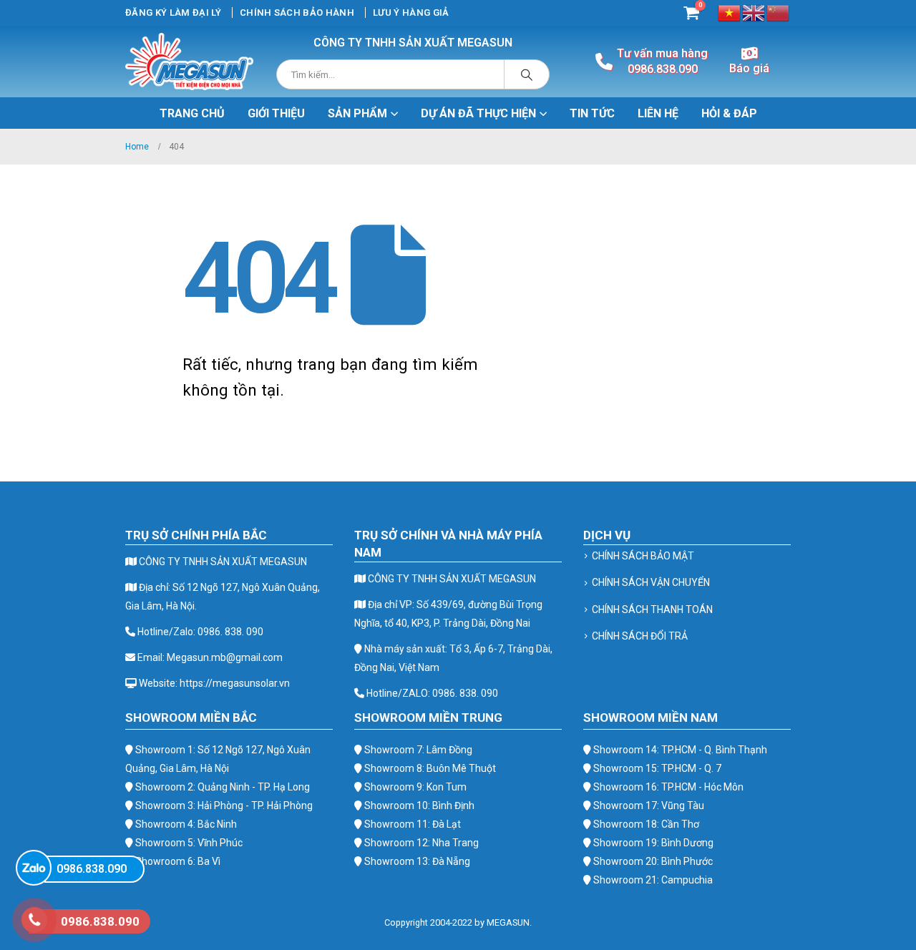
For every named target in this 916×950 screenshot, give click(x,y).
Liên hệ (658, 113)
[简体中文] (778, 11)
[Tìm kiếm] (527, 74)
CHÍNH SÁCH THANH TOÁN (652, 609)
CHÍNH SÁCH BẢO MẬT (643, 556)
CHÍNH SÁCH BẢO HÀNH (297, 12)
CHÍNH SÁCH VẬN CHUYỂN (651, 582)
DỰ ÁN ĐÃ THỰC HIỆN (478, 113)
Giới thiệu (276, 113)
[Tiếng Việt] (730, 11)
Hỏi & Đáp (729, 113)
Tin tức (592, 113)
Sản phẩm (357, 113)
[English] (754, 11)
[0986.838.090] (34, 868)
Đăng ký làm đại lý (173, 12)
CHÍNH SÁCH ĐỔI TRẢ (640, 636)
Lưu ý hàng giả (411, 12)
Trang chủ (192, 113)
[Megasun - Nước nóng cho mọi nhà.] (189, 61)
